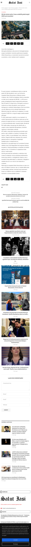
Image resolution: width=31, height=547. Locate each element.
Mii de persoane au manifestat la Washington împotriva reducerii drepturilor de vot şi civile (14, 478)
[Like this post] (8, 43)
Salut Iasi (5, 185)
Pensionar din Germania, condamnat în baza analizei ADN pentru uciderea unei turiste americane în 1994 (20, 469)
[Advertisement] (15, 74)
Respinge (15, 544)
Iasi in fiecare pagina (13, 7)
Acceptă (16, 540)
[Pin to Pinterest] (18, 43)
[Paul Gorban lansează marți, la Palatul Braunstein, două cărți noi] (15, 274)
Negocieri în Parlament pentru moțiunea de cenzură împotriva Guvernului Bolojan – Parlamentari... (15, 340)
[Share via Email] (22, 43)
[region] (15, 535)
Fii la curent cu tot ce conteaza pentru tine (11, 504)
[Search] (29, 2)
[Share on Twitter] (15, 43)
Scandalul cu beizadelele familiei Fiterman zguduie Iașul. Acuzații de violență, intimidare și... (15, 259)
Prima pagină (5, 7)
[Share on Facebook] (11, 43)
